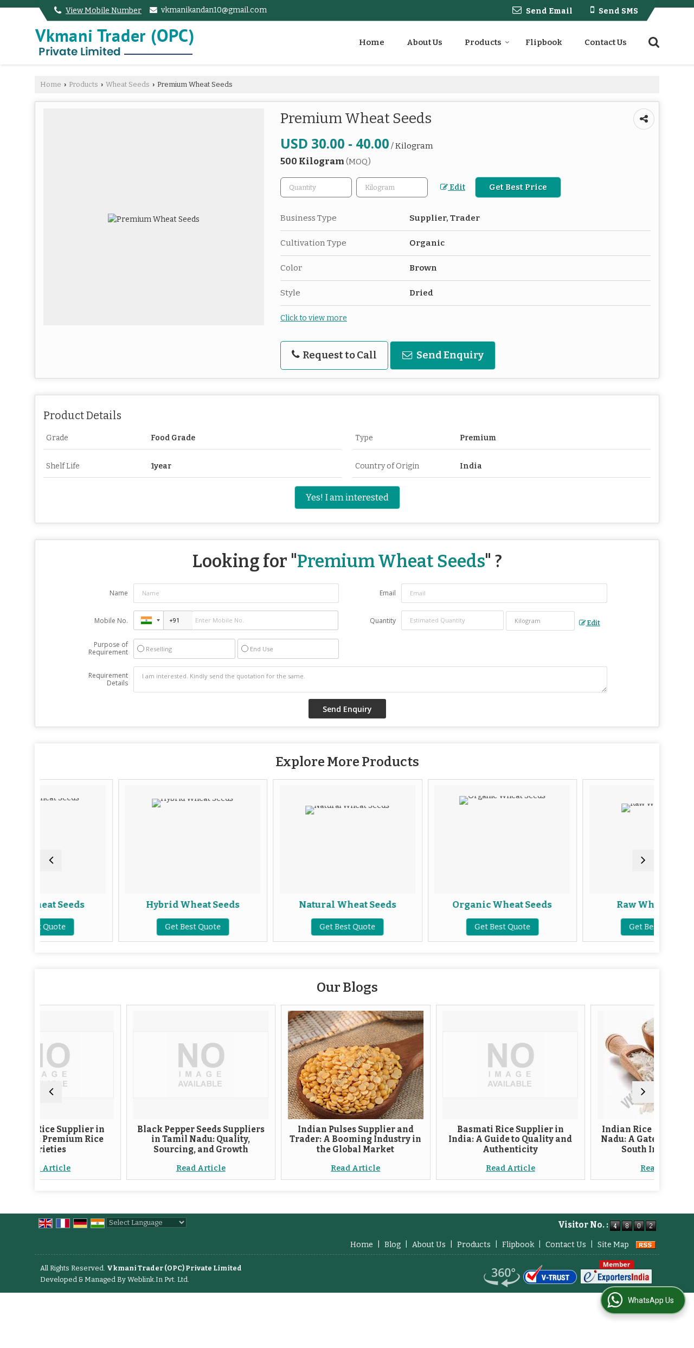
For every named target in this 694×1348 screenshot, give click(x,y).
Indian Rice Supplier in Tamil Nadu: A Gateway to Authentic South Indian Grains (598, 1139)
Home (371, 42)
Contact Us (605, 42)
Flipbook (543, 42)
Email (388, 593)
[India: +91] (148, 620)
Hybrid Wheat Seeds (131, 904)
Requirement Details (108, 679)
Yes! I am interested (347, 497)
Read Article (134, 1168)
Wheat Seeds (128, 84)
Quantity (383, 620)
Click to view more (313, 318)
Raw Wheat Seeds (596, 904)
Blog (392, 1244)
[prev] (51, 860)
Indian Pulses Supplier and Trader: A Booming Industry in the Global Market (289, 1139)
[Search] (652, 41)
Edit (456, 187)
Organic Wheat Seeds (441, 904)
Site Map (613, 1244)
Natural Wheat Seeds (286, 904)
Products (483, 42)
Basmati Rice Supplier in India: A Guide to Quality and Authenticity (444, 1139)
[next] (643, 860)
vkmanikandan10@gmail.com (214, 10)
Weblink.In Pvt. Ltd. (158, 1279)
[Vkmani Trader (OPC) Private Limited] (114, 42)
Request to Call (339, 355)
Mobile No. (111, 620)
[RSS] (646, 1244)
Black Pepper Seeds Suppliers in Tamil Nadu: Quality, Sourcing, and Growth (134, 1139)
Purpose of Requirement (108, 648)
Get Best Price (518, 187)
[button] (104, 10)
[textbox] (392, 187)
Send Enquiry (449, 355)
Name (119, 593)
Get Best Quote (131, 927)
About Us (424, 42)
